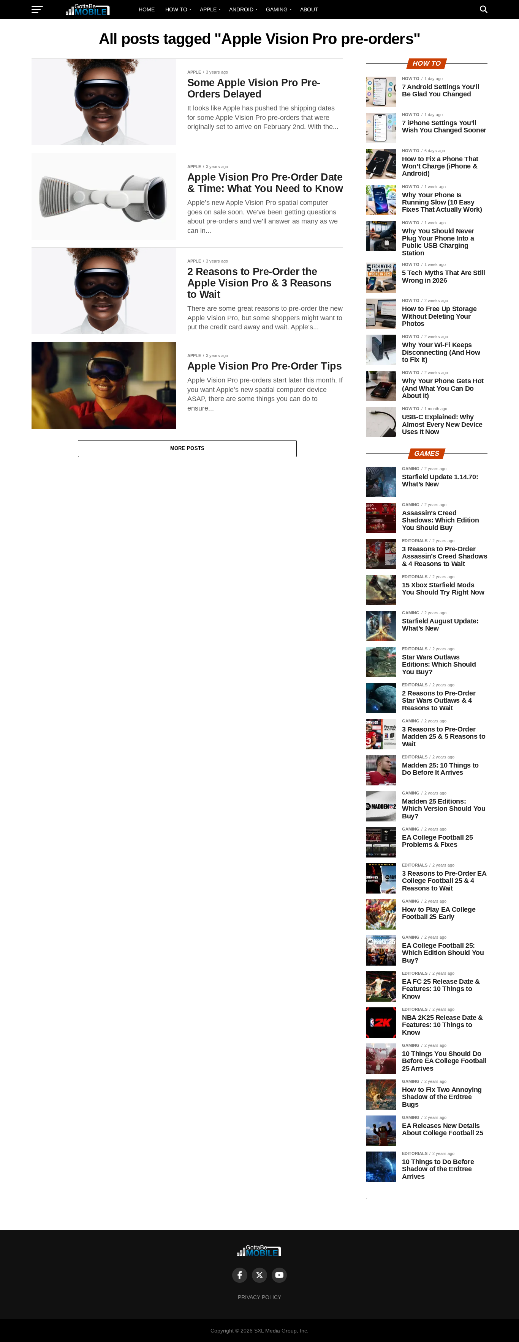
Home (147, 9)
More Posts (187, 448)
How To (176, 9)
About (309, 9)
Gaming (277, 9)
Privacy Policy (259, 1297)
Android (241, 9)
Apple (208, 9)
